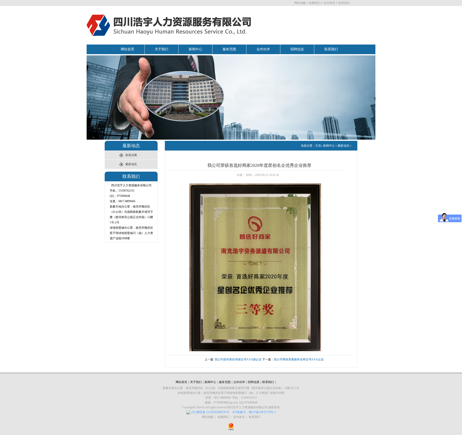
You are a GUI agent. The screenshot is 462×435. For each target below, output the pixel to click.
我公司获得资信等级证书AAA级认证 (238, 359)
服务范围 (229, 49)
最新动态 (131, 164)
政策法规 (131, 155)
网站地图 (300, 3)
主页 (318, 145)
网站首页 (127, 49)
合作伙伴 (263, 49)
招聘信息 (297, 49)
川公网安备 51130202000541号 (210, 412)
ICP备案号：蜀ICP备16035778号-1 (254, 412)
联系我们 (344, 3)
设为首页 (329, 3)
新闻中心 (195, 49)
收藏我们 (315, 3)
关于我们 (161, 49)
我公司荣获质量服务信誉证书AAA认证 (299, 359)
